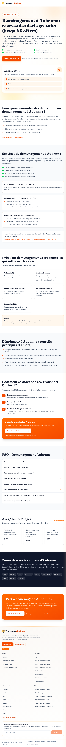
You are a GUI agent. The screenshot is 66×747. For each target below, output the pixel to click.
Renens (5, 710)
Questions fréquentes (23, 239)
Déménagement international (43, 667)
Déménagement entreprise (42, 664)
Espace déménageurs (38, 239)
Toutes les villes (39, 681)
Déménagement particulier (42, 660)
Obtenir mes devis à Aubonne (17, 431)
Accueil (5, 657)
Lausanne (5, 689)
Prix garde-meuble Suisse (42, 699)
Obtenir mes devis (10, 59)
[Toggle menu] (63, 3)
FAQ (36, 657)
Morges (5, 703)
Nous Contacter (19, 644)
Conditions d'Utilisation (33, 741)
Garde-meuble (39, 671)
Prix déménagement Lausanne (43, 696)
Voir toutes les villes (9, 717)
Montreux (5, 693)
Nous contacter (51, 239)
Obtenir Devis (7, 644)
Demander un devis (10, 239)
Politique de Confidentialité (48, 741)
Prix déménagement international (44, 706)
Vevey (4, 699)
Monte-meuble (39, 674)
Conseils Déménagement (10, 667)
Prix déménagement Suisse (42, 689)
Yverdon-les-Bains (8, 706)
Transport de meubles (41, 677)
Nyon (4, 696)
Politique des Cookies (33, 744)
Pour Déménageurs (8, 660)
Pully (4, 713)
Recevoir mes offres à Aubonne (12, 137)
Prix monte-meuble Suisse (42, 703)
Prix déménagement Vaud (42, 693)
